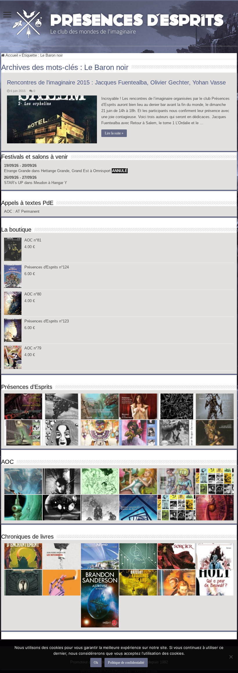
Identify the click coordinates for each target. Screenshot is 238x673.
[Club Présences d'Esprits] (119, 22)
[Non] (231, 657)
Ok (96, 663)
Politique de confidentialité (126, 663)
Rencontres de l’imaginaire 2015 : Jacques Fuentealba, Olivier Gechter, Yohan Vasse (116, 82)
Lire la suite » (114, 133)
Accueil (11, 55)
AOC (8, 211)
